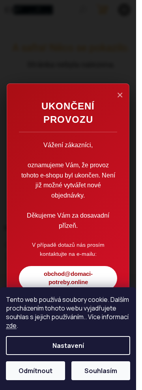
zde (11, 325)
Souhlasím (100, 370)
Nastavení (68, 345)
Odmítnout (35, 370)
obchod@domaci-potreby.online (68, 277)
